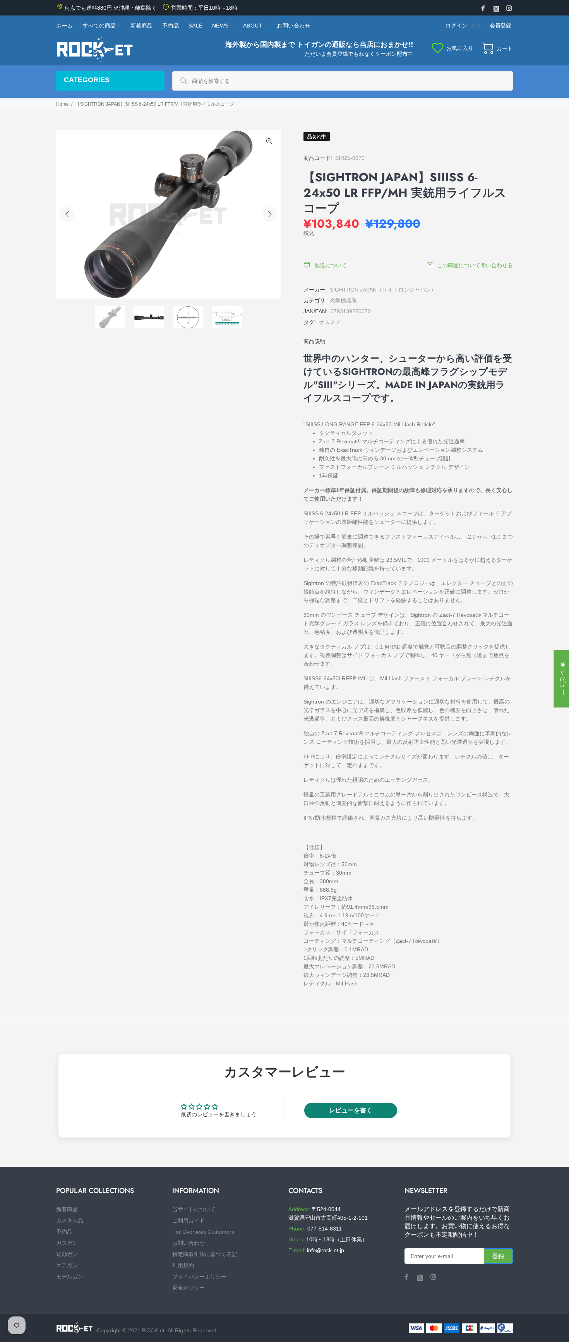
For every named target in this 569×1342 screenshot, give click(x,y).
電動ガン (67, 1254)
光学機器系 (343, 300)
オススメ (330, 322)
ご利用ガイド (188, 1220)
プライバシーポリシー (199, 1276)
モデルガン (69, 1276)
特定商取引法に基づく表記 (204, 1254)
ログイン (456, 25)
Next (269, 214)
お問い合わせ (188, 1243)
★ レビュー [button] (563, 678)
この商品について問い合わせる (475, 265)
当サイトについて (194, 1209)
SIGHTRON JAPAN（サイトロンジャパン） (383, 290)
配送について (330, 265)
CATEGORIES (87, 80)
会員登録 (500, 25)
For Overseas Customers (203, 1232)
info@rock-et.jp (325, 1250)
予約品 (64, 1232)
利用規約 (183, 1265)
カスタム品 (69, 1220)
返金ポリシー (188, 1288)
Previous (67, 214)
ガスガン (67, 1243)
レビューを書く (350, 1110)
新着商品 (67, 1209)
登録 (498, 1256)
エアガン (67, 1265)
